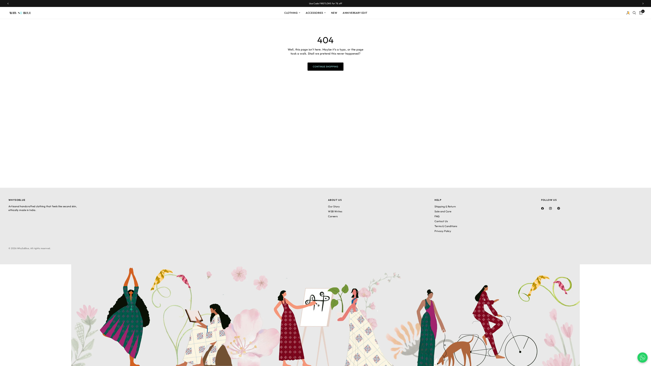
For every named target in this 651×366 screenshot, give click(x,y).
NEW (334, 12)
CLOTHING (291, 12)
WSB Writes (335, 211)
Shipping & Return (445, 206)
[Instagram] (553, 208)
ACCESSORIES (314, 12)
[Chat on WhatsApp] (642, 357)
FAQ (437, 216)
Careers (333, 216)
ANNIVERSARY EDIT (355, 12)
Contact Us (441, 221)
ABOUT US (335, 200)
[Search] (634, 13)
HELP (438, 200)
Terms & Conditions (446, 226)
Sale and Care (443, 211)
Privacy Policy (443, 231)
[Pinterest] (561, 208)
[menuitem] (292, 13)
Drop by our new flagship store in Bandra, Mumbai (325, 3)
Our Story (334, 206)
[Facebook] (545, 208)
